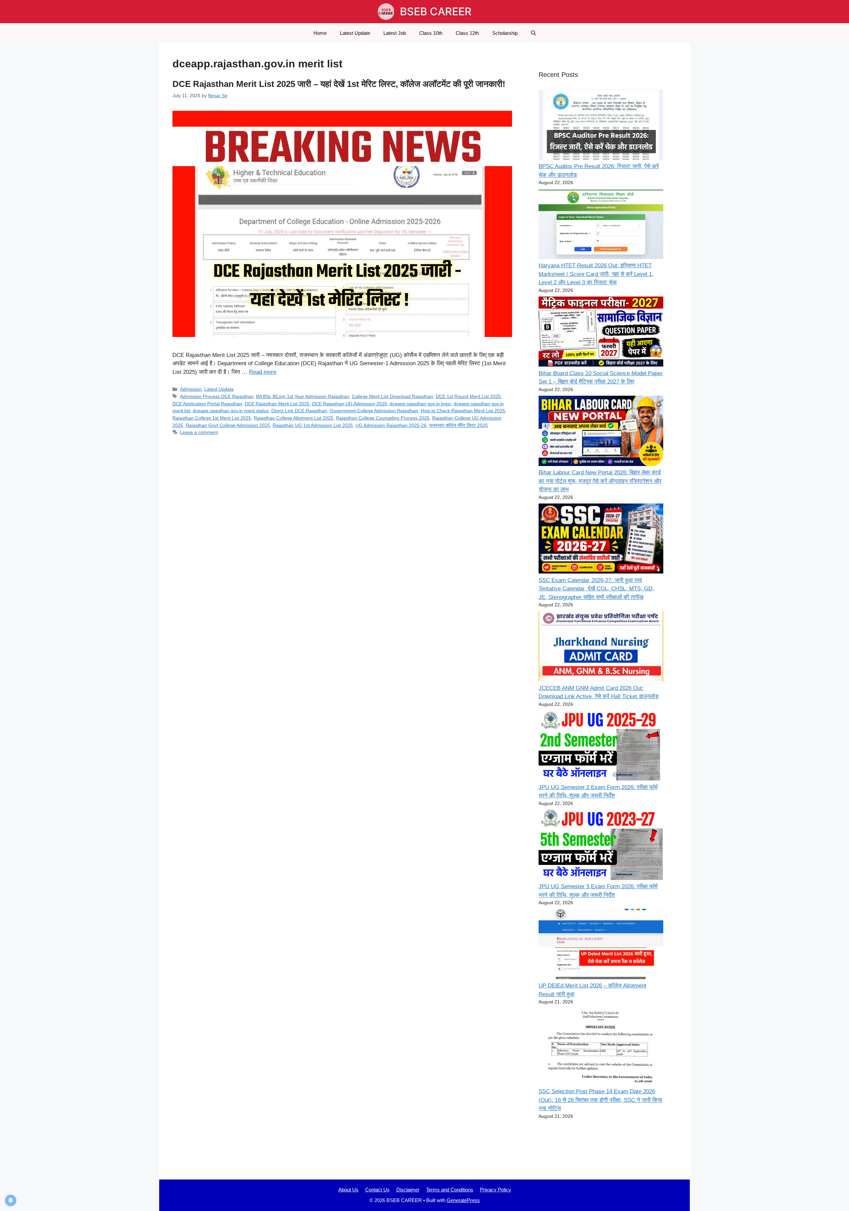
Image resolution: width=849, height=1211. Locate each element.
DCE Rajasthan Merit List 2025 (277, 403)
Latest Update (355, 33)
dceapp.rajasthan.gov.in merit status (231, 410)
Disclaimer (408, 1189)
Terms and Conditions (449, 1189)
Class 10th (430, 33)
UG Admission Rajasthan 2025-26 (391, 425)
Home (320, 33)
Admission (191, 389)
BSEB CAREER (436, 11)
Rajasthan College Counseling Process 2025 (382, 418)
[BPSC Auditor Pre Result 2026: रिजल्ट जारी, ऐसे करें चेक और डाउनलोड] (601, 126)
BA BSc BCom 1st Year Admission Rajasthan (302, 396)
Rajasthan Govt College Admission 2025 (228, 425)
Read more (262, 372)
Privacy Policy (495, 1189)
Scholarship (505, 33)
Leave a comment (199, 432)
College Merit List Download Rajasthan (392, 396)
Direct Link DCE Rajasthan (299, 410)
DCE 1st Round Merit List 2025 (468, 396)
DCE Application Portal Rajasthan (207, 403)
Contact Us (377, 1189)
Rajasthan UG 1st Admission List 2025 (313, 425)
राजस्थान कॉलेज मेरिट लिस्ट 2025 (458, 425)
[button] (533, 33)
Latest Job (394, 33)
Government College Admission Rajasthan (374, 410)
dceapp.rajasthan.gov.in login (420, 403)
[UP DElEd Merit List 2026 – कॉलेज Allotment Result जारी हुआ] (601, 945)
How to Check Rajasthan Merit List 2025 (463, 410)
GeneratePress (463, 1200)
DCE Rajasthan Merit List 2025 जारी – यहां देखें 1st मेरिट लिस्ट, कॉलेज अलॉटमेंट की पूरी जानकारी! (338, 84)
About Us (348, 1189)
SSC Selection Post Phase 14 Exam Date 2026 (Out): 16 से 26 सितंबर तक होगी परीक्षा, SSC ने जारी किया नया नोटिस (600, 1099)
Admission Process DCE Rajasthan (216, 396)
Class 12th (467, 33)
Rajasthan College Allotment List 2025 (293, 418)
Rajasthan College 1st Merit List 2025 (211, 418)
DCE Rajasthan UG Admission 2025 (349, 403)
